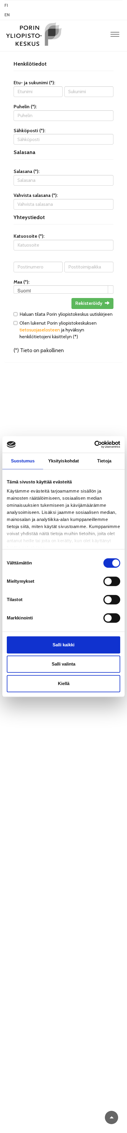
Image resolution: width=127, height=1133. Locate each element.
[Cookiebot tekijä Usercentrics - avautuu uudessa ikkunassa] (94, 444)
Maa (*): (22, 282)
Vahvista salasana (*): (36, 195)
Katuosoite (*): (29, 236)
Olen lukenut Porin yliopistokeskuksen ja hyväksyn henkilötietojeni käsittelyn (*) (58, 329)
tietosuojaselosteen (39, 330)
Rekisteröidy (88, 303)
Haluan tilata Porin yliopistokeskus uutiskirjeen (66, 314)
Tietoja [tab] (104, 460)
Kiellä (63, 683)
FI (6, 5)
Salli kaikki (63, 644)
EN (7, 14)
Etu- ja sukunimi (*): (34, 82)
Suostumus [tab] (23, 460)
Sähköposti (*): (29, 130)
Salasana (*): (27, 171)
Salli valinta (63, 663)
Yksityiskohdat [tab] (63, 460)
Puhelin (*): (25, 106)
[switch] (111, 581)
